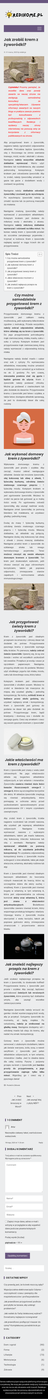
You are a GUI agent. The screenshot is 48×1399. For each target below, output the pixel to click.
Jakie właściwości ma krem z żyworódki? (20, 279)
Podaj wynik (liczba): (15, 1237)
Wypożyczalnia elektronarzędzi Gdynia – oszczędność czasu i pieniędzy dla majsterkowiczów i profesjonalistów (23, 1293)
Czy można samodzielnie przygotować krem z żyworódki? (21, 260)
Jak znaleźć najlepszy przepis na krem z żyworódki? (22, 286)
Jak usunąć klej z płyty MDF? (34, 1099)
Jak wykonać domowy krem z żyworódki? (20, 266)
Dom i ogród (10, 1344)
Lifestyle (8, 1354)
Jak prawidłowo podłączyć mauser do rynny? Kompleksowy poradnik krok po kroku (22, 1325)
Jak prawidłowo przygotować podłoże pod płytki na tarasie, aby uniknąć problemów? (22, 1305)
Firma (6, 1350)
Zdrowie (17, 1085)
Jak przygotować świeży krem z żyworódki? (21, 273)
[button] (38, 254)
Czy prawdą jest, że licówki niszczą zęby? (24, 1284)
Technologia (10, 1364)
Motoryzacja (10, 1359)
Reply (41, 1143)
